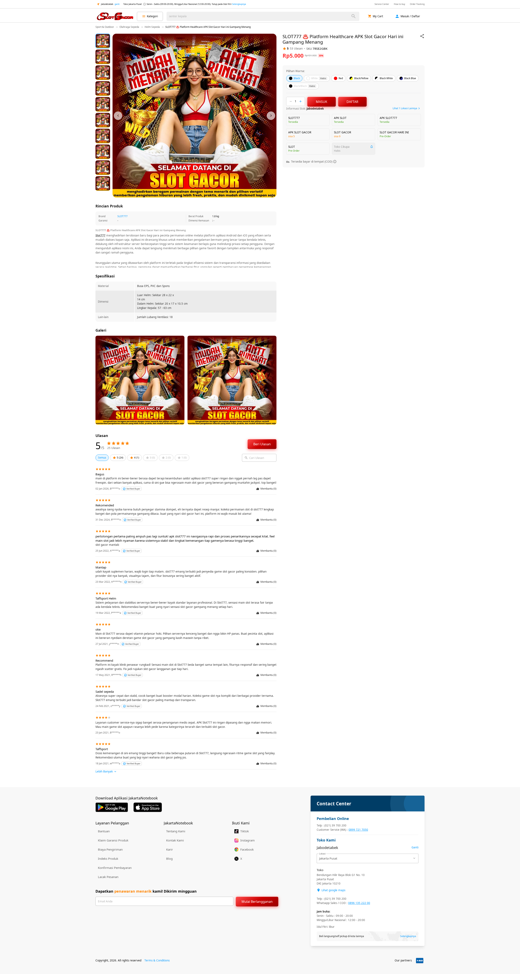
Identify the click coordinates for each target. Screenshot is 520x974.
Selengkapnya (239, 4)
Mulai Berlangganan (257, 901)
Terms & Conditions (157, 960)
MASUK (321, 101)
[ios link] (147, 807)
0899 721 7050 (358, 830)
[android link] (111, 807)
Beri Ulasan (262, 444)
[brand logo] (115, 16)
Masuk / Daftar (410, 16)
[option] (102, 41)
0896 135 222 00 (359, 903)
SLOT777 (122, 216)
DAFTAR (352, 101)
